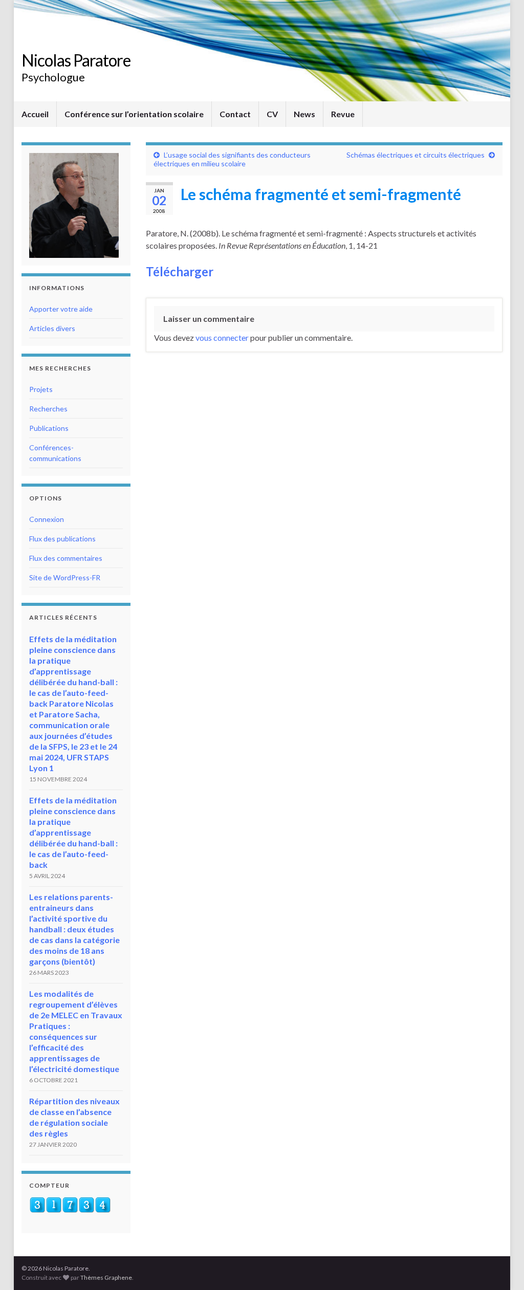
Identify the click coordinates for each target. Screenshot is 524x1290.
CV (272, 114)
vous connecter (222, 337)
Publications (49, 428)
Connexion (46, 519)
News (304, 114)
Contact (235, 114)
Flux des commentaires (65, 558)
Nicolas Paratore (75, 60)
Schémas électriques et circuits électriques (415, 154)
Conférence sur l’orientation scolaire (134, 114)
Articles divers (52, 328)
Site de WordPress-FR (64, 577)
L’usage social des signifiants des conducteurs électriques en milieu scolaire (232, 159)
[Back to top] (501, 1267)
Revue (343, 114)
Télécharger (179, 271)
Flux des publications (62, 538)
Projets (41, 389)
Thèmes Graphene (106, 1277)
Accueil (35, 114)
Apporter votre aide (61, 308)
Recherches (48, 408)
